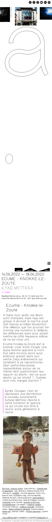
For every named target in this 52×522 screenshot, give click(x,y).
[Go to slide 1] (26, 483)
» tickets (6, 292)
